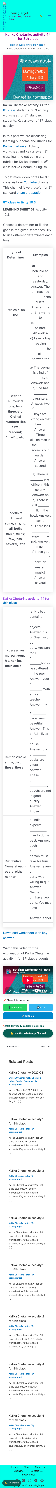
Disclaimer (19, 1471)
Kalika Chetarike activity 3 (26, 1217)
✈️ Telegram (28, 1015)
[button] (41, 16)
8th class (10, 603)
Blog (26, 1467)
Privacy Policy (28, 1474)
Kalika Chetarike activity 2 (26, 1170)
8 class (9, 110)
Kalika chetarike (14, 146)
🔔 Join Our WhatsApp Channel (28, 1033)
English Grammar (17, 1078)
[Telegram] (35, 1480)
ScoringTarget (18, 13)
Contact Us (36, 1471)
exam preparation (29, 193)
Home (14, 1467)
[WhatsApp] (29, 1480)
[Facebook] (42, 1480)
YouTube (31, 182)
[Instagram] (23, 1480)
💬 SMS (41, 1007)
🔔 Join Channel (12, 1483)
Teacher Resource (24, 1081)
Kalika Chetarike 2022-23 (26, 1072)
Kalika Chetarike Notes (19, 1129)
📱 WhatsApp (15, 1007)
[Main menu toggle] (49, 16)
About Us (40, 1467)
